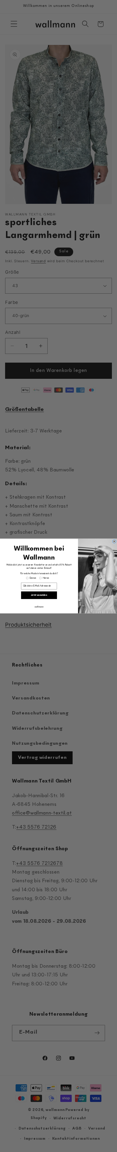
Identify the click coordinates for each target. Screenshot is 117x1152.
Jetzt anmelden (39, 595)
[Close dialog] (114, 541)
